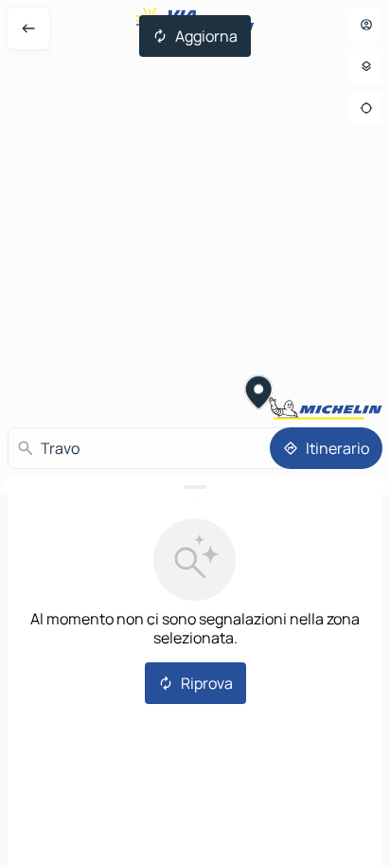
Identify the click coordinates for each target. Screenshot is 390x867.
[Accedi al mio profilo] (366, 25)
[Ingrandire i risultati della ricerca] (195, 487)
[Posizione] (366, 108)
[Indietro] (28, 28)
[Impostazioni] (366, 66)
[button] (258, 394)
